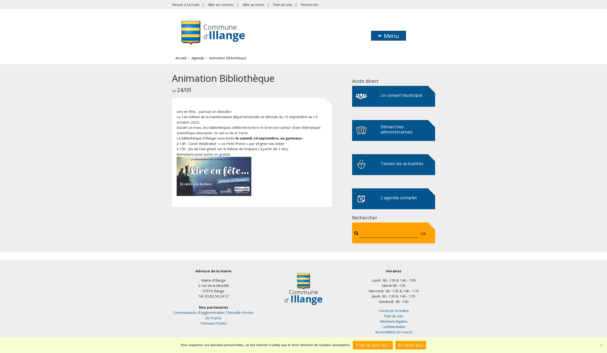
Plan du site (282, 4)
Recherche (309, 4)
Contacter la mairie (393, 310)
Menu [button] (391, 36)
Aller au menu (253, 4)
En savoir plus (410, 345)
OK (423, 233)
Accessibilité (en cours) (393, 332)
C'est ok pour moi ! (373, 345)
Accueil (180, 58)
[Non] (601, 345)
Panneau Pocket (213, 323)
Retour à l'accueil (185, 4)
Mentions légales (394, 321)
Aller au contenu (221, 4)
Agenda (198, 58)
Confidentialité (393, 326)
